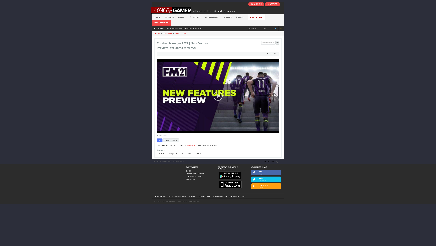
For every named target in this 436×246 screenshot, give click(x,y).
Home (158, 17)
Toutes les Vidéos (272, 54)
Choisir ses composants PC (178, 196)
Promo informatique (232, 196)
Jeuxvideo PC (191, 145)
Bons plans (169, 17)
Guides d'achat (212, 17)
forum (182, 17)
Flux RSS (281, 28)
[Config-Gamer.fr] (194, 10)
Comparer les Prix (162, 23)
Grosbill (188, 171)
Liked (159, 140)
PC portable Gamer (203, 196)
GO (277, 43)
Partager (167, 140)
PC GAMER (192, 196)
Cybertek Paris (191, 179)
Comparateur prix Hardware (195, 174)
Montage (241, 17)
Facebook (270, 28)
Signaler (175, 140)
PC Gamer (195, 17)
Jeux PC (229, 17)
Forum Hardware (160, 196)
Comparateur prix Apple (193, 176)
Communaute (257, 17)
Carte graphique (217, 196)
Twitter (275, 28)
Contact (243, 196)
